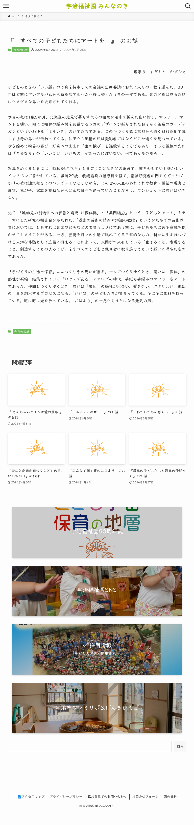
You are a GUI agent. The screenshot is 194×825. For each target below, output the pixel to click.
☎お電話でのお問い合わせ (107, 796)
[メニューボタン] (6, 6)
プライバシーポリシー (66, 796)
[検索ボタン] (188, 6)
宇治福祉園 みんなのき (97, 6)
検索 (180, 746)
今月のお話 (21, 49)
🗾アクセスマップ (30, 796)
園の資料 (170, 796)
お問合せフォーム (145, 796)
